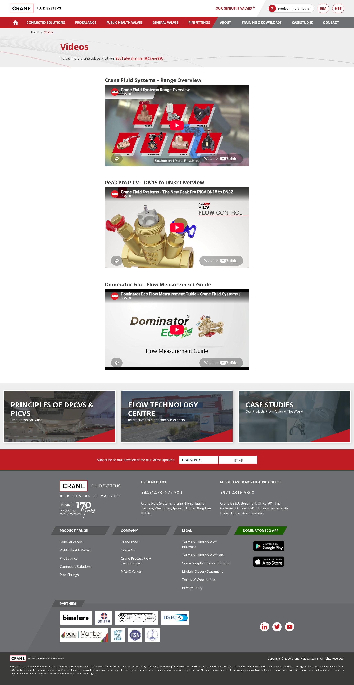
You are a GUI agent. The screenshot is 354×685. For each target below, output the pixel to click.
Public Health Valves (124, 22)
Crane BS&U (130, 542)
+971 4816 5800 (237, 492)
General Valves (165, 22)
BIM (323, 8)
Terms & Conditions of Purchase (199, 544)
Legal (187, 530)
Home (35, 32)
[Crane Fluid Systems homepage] (35, 8)
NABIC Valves (131, 571)
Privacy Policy (192, 588)
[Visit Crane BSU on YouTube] (289, 626)
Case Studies (302, 22)
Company (129, 530)
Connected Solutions (45, 22)
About (225, 22)
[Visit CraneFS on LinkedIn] (264, 626)
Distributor (303, 8)
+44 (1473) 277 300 (161, 492)
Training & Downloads (261, 22)
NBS (338, 8)
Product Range (74, 530)
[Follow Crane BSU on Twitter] (277, 626)
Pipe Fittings (199, 22)
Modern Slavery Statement (202, 571)
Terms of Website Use (199, 579)
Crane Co (128, 550)
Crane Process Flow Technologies (136, 561)
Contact (331, 22)
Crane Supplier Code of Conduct (206, 563)
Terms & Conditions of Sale (203, 555)
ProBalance (85, 22)
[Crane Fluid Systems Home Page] (15, 22)
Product (284, 8)
